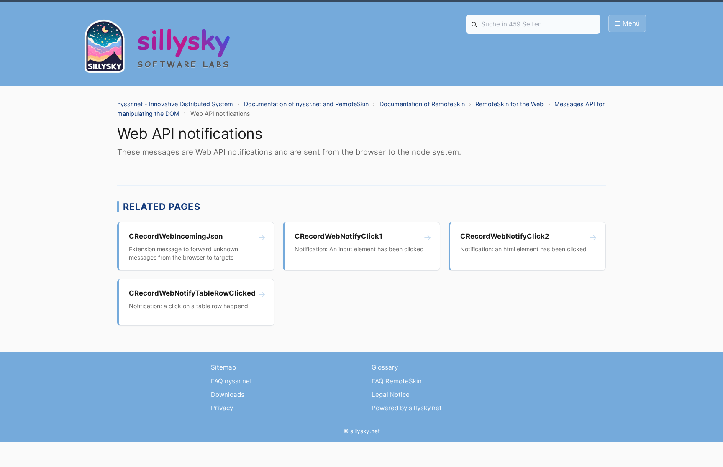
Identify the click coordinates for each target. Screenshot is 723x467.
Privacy (222, 408)
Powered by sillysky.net (407, 408)
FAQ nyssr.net (231, 381)
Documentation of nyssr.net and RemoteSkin (306, 103)
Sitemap (223, 367)
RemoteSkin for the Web (509, 103)
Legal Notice (391, 394)
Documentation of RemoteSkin (422, 103)
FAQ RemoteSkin (397, 381)
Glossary (385, 367)
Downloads (227, 394)
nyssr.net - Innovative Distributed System (175, 103)
